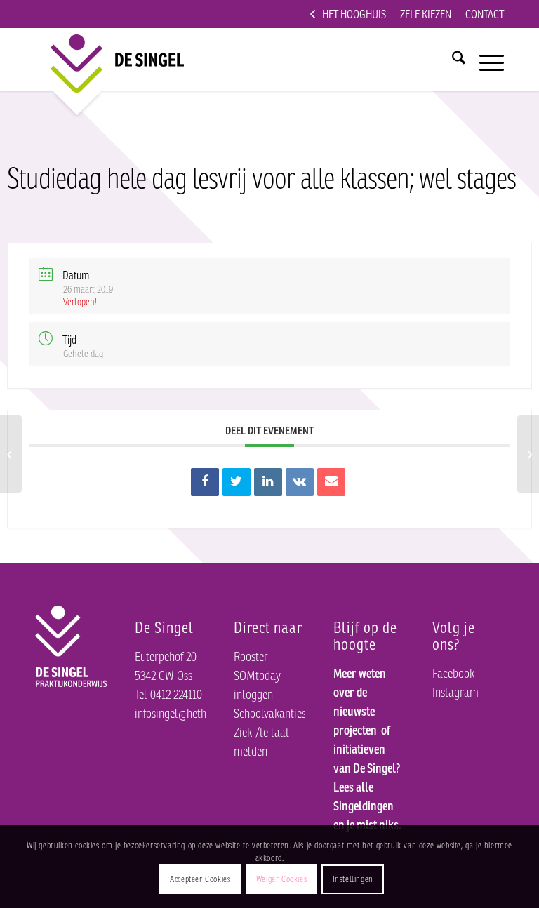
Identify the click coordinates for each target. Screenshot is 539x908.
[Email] (331, 482)
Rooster (251, 656)
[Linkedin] (268, 482)
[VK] (300, 482)
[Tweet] (236, 482)
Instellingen (353, 879)
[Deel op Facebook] (205, 482)
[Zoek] (451, 59)
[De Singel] (106, 59)
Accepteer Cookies (200, 879)
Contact (484, 14)
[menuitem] (348, 14)
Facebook (453, 673)
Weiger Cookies (281, 879)
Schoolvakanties (270, 713)
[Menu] (484, 59)
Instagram (455, 691)
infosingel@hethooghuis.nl (194, 713)
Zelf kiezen (425, 14)
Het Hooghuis (354, 14)
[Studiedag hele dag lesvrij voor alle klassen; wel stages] (11, 454)
